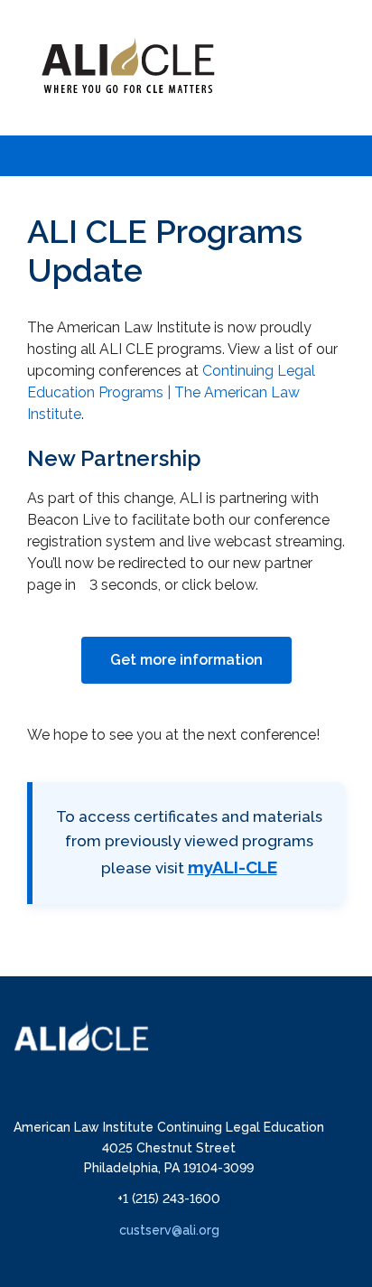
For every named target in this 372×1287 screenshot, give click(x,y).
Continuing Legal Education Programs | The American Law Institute (171, 392)
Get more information (186, 659)
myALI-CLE (232, 867)
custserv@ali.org (169, 1230)
